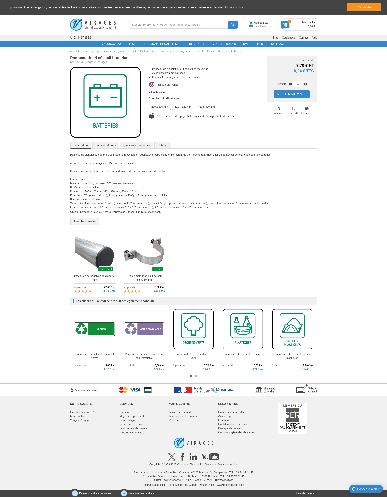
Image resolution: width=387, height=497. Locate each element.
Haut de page (304, 493)
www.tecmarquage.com (230, 484)
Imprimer (306, 113)
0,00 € (311, 26)
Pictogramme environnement (157, 51)
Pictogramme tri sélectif (190, 51)
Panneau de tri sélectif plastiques (243, 354)
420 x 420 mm (206, 106)
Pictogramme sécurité (124, 51)
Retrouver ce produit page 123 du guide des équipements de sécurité (196, 116)
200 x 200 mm (159, 106)
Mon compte (257, 22)
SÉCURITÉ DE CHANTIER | (192, 44)
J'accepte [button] (364, 7)
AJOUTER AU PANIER (292, 94)
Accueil (74, 51)
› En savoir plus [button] (233, 7)
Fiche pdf (292, 113)
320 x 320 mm (183, 106)
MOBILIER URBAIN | (225, 44)
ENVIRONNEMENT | (254, 44)
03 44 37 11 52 (82, 37)
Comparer (278, 113)
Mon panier (308, 22)
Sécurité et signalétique (95, 51)
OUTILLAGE (276, 44)
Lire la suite (158, 92)
